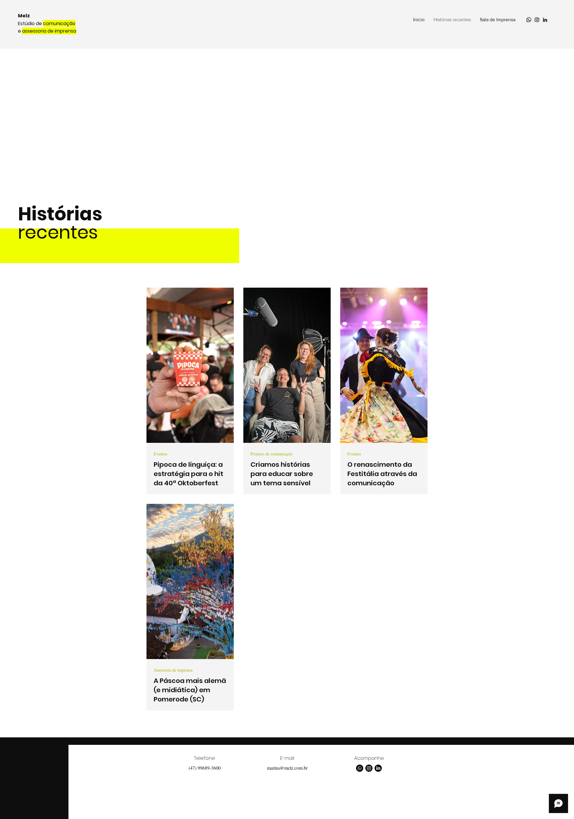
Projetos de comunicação (271, 453)
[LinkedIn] (545, 20)
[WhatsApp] (529, 20)
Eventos (160, 453)
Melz (24, 15)
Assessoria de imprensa (173, 669)
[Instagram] (537, 20)
